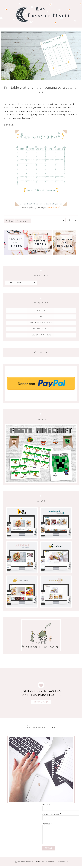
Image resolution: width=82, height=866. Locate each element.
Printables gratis (23, 221)
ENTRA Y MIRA (41, 702)
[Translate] (34, 283)
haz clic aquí (53, 207)
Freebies (9, 221)
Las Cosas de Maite (61, 862)
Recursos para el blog (41, 335)
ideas (41, 316)
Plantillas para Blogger (41, 323)
